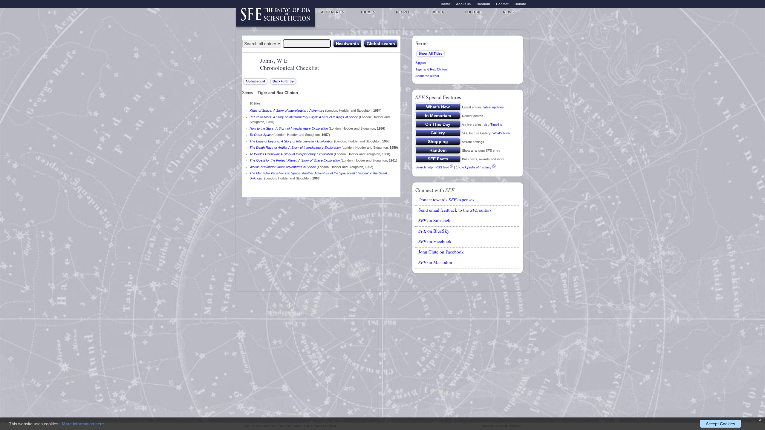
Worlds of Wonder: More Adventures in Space (283, 167)
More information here (83, 423)
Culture (473, 12)
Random (483, 4)
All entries (332, 12)
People (403, 12)
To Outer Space (261, 134)
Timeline (496, 124)
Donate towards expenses (446, 199)
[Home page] (275, 17)
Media (438, 12)
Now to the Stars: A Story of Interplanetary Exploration (289, 128)
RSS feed (442, 167)
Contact (502, 4)
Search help (424, 167)
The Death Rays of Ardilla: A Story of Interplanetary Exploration (295, 147)
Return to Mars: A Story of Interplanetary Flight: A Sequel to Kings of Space (304, 117)
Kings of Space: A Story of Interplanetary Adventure (287, 110)
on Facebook (435, 241)
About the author (427, 76)
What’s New (501, 133)
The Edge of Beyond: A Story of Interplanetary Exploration (291, 141)
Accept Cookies (720, 423)
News (508, 12)
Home (445, 4)
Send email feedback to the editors (455, 210)
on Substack (434, 220)
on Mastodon (435, 262)
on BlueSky (433, 231)
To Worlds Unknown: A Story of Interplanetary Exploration (291, 154)
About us (463, 4)
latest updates (494, 107)
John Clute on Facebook (441, 252)
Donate (520, 4)
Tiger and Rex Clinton (431, 69)
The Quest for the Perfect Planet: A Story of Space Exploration (295, 160)
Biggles (420, 62)
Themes (367, 12)
